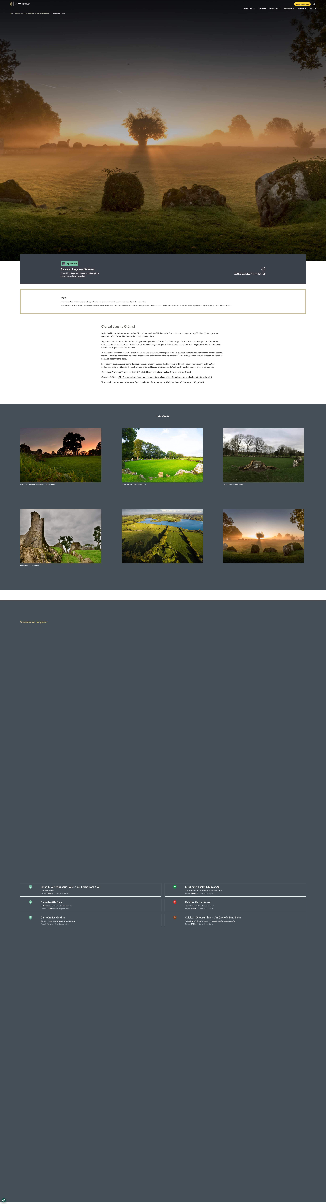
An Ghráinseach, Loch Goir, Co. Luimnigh (249, 274)
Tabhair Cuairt (247, 8)
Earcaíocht (262, 8)
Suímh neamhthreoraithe (42, 13)
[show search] (314, 4)
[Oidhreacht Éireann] (18, 3)
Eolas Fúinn (288, 8)
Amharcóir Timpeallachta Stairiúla (127, 372)
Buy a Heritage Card (302, 4)
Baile (11, 13)
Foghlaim (301, 8)
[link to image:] (162, 540)
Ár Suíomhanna (29, 13)
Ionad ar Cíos (273, 8)
